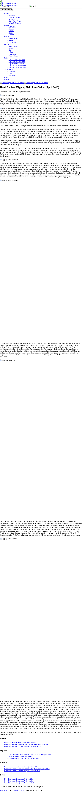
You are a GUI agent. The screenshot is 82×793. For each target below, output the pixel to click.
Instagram (12, 71)
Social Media (8, 69)
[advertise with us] (1, 1)
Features (11, 31)
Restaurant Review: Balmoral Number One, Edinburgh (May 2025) (27, 744)
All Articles (12, 27)
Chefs (10, 48)
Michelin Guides (14, 17)
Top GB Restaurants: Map (17, 67)
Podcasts (11, 35)
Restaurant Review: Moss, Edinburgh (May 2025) (21, 742)
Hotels (11, 40)
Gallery (6, 77)
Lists (5, 58)
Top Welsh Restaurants (16, 64)
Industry (11, 52)
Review (7, 36)
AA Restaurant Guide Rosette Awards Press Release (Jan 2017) (30, 755)
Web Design (4, 790)
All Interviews (13, 46)
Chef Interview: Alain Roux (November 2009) (24, 758)
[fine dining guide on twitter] (36, 83)
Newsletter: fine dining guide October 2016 (19, 781)
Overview (12, 15)
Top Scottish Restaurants (17, 62)
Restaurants (12, 42)
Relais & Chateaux (15, 23)
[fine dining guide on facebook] (12, 83)
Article (6, 25)
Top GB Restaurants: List (17, 65)
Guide (11, 50)
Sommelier (12, 54)
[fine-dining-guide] (8, 3)
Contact (7, 79)
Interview (7, 44)
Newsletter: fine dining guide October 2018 (19, 779)
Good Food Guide (15, 21)
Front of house (13, 56)
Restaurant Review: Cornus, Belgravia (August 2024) (22, 746)
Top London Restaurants (17, 60)
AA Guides (12, 19)
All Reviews (13, 38)
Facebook (12, 75)
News (10, 33)
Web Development (18, 790)
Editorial (11, 29)
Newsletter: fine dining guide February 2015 (19, 783)
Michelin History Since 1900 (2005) (21, 756)
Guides (6, 13)
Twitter (11, 73)
